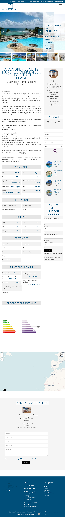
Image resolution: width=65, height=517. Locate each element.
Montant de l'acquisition (51, 218)
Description (13, 81)
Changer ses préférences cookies (27, 514)
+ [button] (2, 354)
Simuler (48, 250)
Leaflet (63, 390)
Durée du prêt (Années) (51, 234)
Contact (21, 84)
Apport (46, 226)
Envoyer (26, 462)
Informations (29, 81)
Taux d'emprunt (49, 242)
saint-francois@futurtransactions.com (33, 505)
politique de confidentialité (27, 459)
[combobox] (53, 130)
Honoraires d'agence (51, 512)
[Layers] (62, 354)
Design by (45, 514)
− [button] (2, 356)
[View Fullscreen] (2, 359)
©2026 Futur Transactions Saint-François (19, 512)
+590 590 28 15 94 (54, 101)
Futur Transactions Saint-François (53, 83)
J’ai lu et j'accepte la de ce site (24, 459)
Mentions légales (38, 512)
